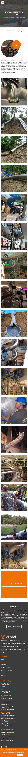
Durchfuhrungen (6, 670)
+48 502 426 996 (5, 731)
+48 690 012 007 (5, 704)
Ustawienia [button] (12, 754)
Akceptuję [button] (20, 754)
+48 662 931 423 (5, 707)
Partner (3, 673)
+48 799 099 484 (5, 717)
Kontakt (3, 675)
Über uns (4, 662)
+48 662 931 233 (5, 720)
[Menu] (2, 2)
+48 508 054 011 (5, 697)
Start (3, 659)
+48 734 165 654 (5, 723)
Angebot (4, 664)
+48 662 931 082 (5, 734)
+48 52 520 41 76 (5, 691)
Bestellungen (5, 667)
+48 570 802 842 (5, 713)
